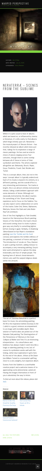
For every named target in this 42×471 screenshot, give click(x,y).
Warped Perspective (15, 3)
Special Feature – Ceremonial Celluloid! (10, 418)
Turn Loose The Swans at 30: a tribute (25, 402)
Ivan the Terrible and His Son (21, 234)
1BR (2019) (35, 435)
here (4, 381)
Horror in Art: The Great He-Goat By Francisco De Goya (9, 402)
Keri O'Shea (16, 60)
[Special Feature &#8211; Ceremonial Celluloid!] (10, 412)
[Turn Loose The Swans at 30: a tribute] (27, 395)
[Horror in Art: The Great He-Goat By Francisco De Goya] (10, 395)
